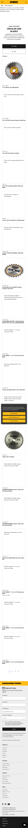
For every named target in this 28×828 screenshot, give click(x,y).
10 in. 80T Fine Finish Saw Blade (10, 153)
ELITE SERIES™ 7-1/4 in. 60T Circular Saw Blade (13, 356)
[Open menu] (2, 2)
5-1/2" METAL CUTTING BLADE (10, 87)
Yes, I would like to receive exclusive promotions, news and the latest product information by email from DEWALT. (14, 723)
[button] (2, 804)
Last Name (4, 702)
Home (2, 5)
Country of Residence (7, 715)
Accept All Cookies (14, 420)
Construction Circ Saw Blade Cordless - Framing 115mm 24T (12, 288)
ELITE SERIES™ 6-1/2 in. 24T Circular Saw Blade (13, 662)
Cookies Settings (14, 413)
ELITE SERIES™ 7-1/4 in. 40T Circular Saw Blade (13, 628)
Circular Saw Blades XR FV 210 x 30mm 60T (13, 389)
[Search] (26, 2)
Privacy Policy (9, 735)
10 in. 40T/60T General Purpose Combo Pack (14, 120)
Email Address (5, 708)
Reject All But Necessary (14, 417)
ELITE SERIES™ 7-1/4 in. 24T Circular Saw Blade (13, 592)
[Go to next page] (18, 671)
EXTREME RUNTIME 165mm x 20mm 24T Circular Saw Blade (13, 524)
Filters (15, 46)
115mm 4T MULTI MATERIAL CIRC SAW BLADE (12, 253)
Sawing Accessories (8, 5)
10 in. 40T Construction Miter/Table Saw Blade (12, 186)
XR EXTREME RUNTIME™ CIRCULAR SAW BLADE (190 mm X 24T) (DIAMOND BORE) (13, 322)
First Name (4, 695)
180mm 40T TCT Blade (8, 457)
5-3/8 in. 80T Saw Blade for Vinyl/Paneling (13, 220)
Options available (6, 595)
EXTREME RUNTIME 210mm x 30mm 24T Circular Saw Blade (13, 490)
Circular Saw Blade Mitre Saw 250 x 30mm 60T (13, 558)
